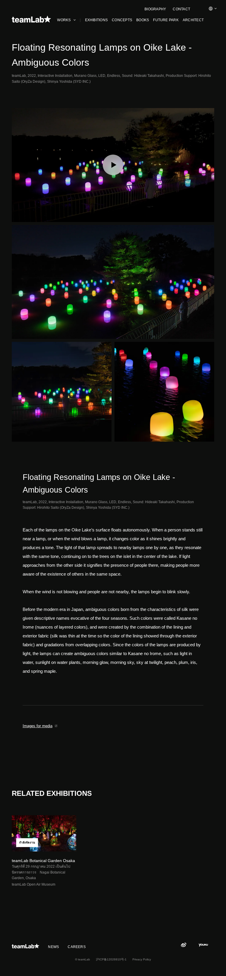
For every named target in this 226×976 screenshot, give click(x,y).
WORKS (64, 20)
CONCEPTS (122, 20)
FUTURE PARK (166, 20)
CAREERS (77, 947)
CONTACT (181, 9)
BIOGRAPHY (155, 9)
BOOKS (142, 20)
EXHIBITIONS (96, 20)
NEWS (53, 947)
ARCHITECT (193, 20)
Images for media (37, 726)
